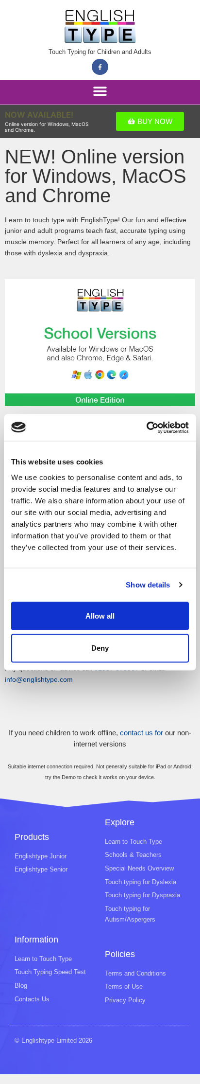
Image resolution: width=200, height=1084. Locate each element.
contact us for (141, 733)
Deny (100, 647)
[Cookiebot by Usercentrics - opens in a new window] (146, 427)
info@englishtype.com (39, 679)
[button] (100, 91)
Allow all (100, 615)
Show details (148, 585)
